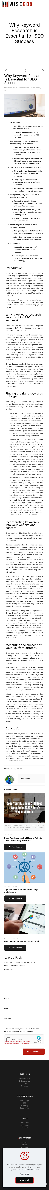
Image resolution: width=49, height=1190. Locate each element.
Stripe (24, 1145)
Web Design (24, 1101)
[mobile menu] (45, 4)
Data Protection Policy (30, 1169)
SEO (24, 1103)
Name (7, 998)
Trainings (24, 1083)
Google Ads (24, 1108)
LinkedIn (24, 1128)
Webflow (24, 1147)
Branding (24, 1105)
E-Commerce (24, 1081)
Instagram (25, 1123)
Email (7, 1008)
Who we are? (24, 1078)
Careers (24, 1086)
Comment (8, 970)
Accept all (24, 1180)
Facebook (25, 1125)
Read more (24, 1174)
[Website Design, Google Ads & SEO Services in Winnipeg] (18, 4)
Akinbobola (22, 88)
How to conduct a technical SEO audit (21, 941)
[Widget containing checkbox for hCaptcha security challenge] (24, 1039)
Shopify (24, 1142)
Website (7, 1018)
